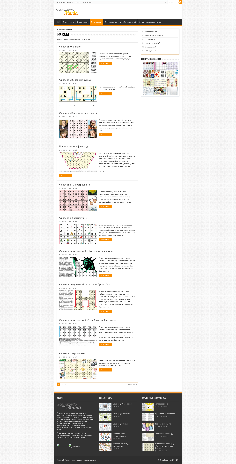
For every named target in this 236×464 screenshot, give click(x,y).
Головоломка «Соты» (163, 424)
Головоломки (112, 22)
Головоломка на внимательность (119, 435)
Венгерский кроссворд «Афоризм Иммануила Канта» (164, 446)
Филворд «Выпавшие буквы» (75, 79)
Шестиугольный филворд (73, 146)
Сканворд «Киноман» (121, 414)
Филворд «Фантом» (70, 46)
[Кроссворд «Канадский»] (148, 417)
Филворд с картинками (72, 353)
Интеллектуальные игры (151, 22)
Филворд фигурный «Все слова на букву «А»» (84, 284)
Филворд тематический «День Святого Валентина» (88, 320)
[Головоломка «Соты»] (148, 427)
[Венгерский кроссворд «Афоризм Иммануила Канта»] (148, 447)
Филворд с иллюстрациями (74, 184)
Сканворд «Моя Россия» (122, 404)
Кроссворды (83, 22)
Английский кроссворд (164, 434)
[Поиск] (180, 2)
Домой (58, 21)
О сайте (77, 2)
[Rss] (166, 2)
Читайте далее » (105, 63)
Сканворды (69, 22)
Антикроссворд (161, 404)
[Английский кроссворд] (148, 437)
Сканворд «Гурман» (120, 424)
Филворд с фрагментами (73, 217)
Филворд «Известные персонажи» (78, 113)
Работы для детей (129, 22)
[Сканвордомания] (67, 11)
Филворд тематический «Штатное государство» (86, 251)
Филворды (98, 22)
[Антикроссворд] (148, 407)
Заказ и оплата (88, 2)
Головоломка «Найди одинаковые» (121, 445)
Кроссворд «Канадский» (165, 414)
